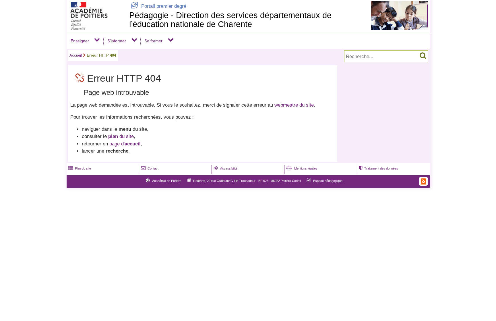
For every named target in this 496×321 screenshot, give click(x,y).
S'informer (116, 41)
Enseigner (80, 41)
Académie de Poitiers (166, 180)
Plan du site (79, 168)
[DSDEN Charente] (96, 28)
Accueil (75, 55)
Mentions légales (301, 168)
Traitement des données (378, 168)
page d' (125, 144)
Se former (153, 41)
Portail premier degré (158, 6)
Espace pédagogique (327, 180)
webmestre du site (294, 105)
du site (121, 136)
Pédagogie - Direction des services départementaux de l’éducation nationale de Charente (230, 20)
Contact (149, 168)
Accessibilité (225, 168)
